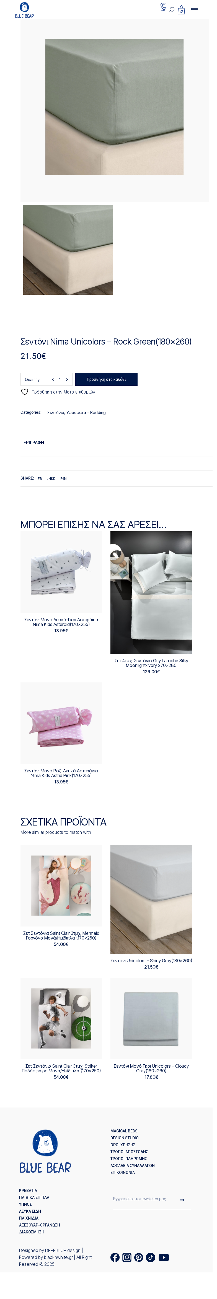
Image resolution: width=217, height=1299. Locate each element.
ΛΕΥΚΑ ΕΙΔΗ (30, 1211)
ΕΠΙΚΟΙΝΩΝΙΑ (122, 1172)
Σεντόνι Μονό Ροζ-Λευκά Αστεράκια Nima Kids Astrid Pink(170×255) (61, 773)
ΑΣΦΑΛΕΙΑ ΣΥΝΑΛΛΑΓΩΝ (132, 1165)
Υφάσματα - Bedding (86, 412)
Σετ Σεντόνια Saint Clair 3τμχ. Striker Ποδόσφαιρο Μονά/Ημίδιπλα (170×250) (61, 1068)
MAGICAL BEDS (124, 1131)
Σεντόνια (55, 412)
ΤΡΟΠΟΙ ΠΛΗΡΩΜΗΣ (128, 1158)
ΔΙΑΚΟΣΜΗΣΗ (31, 1232)
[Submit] (182, 1200)
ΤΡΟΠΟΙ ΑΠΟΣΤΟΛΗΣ (129, 1152)
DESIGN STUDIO (124, 1138)
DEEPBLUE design (63, 1250)
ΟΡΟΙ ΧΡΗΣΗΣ (122, 1145)
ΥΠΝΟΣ (25, 1204)
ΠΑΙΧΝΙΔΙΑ (28, 1218)
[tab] (118, 443)
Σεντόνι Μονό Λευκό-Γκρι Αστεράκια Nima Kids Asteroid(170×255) (61, 622)
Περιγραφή (32, 442)
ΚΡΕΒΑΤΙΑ (28, 1190)
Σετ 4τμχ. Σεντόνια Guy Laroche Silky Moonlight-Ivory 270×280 (151, 663)
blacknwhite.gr (58, 1257)
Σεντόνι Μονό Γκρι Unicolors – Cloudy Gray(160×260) (151, 1068)
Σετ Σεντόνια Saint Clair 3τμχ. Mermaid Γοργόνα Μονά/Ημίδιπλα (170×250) (61, 935)
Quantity (32, 379)
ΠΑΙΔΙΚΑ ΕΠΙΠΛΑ (34, 1197)
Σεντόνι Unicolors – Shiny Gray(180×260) (151, 960)
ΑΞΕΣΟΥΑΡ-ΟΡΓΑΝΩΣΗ (39, 1225)
